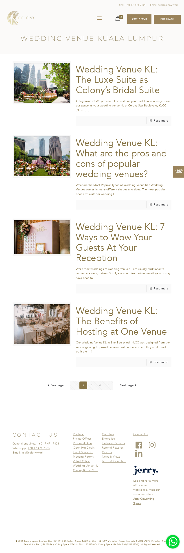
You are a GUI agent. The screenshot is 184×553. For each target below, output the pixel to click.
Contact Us (140, 434)
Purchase (78, 434)
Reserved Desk (82, 443)
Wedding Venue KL (85, 466)
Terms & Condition (114, 461)
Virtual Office (81, 461)
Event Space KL (83, 452)
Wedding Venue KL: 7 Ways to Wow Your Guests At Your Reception (120, 242)
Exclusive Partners (113, 443)
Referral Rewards (113, 448)
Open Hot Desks (84, 448)
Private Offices (82, 439)
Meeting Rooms (83, 457)
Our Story (108, 434)
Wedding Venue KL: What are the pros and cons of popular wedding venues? (121, 159)
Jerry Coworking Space (143, 501)
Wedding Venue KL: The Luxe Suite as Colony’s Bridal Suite (118, 80)
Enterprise (108, 439)
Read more (161, 121)
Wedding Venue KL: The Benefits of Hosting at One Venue (121, 321)
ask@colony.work (32, 453)
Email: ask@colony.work (164, 5)
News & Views (111, 457)
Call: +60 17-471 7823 (132, 5)
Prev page (57, 385)
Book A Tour (139, 19)
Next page (127, 385)
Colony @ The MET (85, 470)
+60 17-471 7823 (48, 444)
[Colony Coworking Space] (20, 18)
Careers (107, 452)
